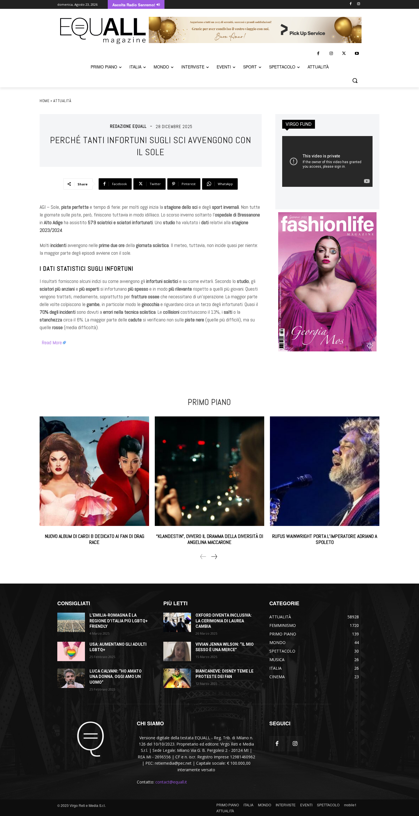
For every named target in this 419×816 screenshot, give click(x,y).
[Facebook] (350, 4)
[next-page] (214, 556)
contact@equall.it (171, 782)
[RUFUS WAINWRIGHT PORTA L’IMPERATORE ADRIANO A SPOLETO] (324, 471)
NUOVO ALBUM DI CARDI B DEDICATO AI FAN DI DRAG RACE (94, 539)
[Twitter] (344, 53)
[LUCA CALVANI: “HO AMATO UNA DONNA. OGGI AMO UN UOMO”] (71, 678)
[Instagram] (358, 4)
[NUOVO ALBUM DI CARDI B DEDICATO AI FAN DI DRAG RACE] (94, 471)
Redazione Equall (128, 126)
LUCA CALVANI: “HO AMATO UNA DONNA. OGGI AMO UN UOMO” (116, 677)
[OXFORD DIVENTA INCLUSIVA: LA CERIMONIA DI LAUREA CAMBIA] (177, 622)
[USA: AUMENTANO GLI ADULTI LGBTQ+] (71, 651)
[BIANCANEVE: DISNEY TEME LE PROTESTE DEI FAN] (177, 678)
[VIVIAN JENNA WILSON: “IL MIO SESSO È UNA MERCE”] (177, 651)
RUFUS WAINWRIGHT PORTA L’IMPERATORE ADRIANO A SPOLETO (324, 539)
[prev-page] (203, 556)
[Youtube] (357, 53)
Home (44, 100)
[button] (355, 80)
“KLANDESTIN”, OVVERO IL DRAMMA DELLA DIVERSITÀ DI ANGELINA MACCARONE (209, 539)
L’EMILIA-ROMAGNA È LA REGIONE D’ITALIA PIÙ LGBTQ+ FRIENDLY (119, 621)
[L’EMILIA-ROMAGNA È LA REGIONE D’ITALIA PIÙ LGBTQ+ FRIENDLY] (71, 622)
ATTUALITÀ (62, 100)
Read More (52, 342)
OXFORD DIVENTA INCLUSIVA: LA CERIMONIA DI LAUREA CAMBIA (224, 621)
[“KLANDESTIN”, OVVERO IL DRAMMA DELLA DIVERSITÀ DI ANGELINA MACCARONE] (209, 471)
